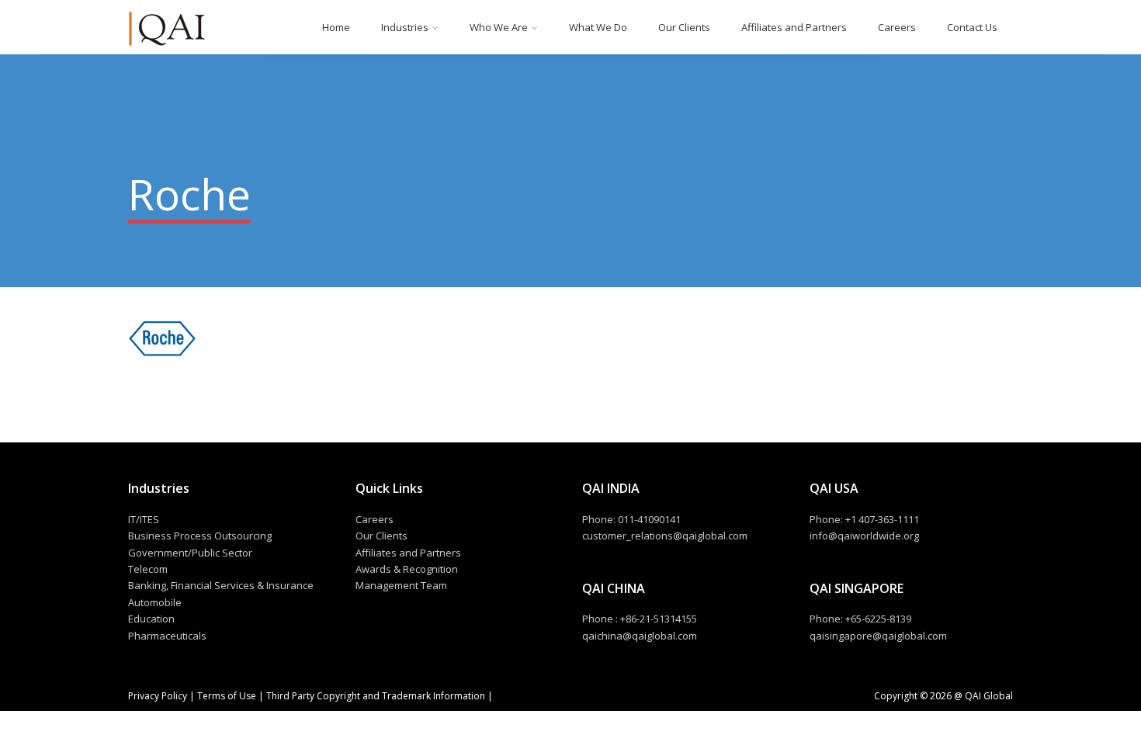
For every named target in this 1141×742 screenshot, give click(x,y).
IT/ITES (143, 519)
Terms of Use (226, 695)
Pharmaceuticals (167, 636)
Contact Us (972, 27)
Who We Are (499, 27)
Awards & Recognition (406, 569)
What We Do (598, 27)
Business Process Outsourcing (200, 536)
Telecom (148, 569)
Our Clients (684, 27)
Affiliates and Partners (794, 27)
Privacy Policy (158, 695)
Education (151, 619)
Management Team (401, 585)
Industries (404, 27)
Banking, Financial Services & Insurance (221, 585)
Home (336, 27)
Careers (897, 27)
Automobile (155, 602)
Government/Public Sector (190, 553)
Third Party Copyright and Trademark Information (374, 695)
